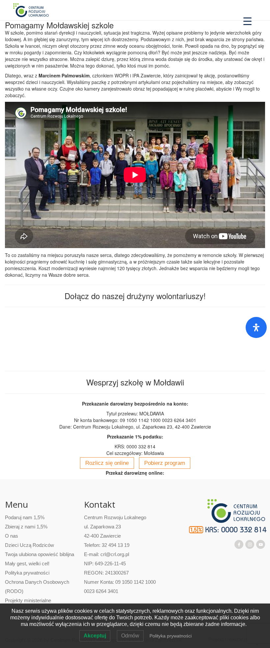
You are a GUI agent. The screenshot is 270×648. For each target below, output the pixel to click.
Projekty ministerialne (28, 600)
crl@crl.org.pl (114, 554)
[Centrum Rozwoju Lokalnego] (31, 10)
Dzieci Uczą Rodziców (29, 545)
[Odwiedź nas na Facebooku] (239, 544)
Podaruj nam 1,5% (24, 517)
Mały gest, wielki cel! (27, 563)
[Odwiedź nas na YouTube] (261, 544)
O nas (11, 536)
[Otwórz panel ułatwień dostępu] (256, 327)
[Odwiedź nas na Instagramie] (250, 544)
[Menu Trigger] (247, 21)
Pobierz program (164, 463)
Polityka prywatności (27, 573)
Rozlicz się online (107, 463)
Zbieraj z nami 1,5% (26, 526)
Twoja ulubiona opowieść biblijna (39, 554)
